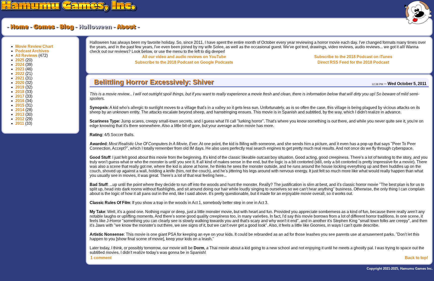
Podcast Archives (32, 51)
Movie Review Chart (34, 46)
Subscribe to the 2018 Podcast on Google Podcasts (184, 62)
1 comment (101, 258)
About (126, 27)
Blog (67, 27)
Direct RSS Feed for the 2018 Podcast (353, 62)
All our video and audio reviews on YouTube (184, 57)
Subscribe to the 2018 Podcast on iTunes (353, 57)
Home (19, 27)
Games (44, 27)
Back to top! (416, 258)
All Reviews (26, 55)
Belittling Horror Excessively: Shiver (153, 82)
